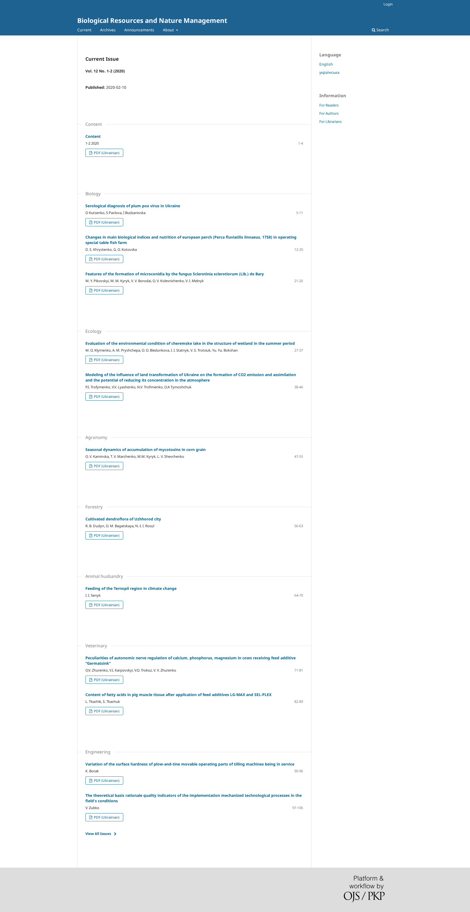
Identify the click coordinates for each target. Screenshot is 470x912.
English (326, 64)
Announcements (139, 29)
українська (329, 72)
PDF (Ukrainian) (106, 152)
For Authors (329, 113)
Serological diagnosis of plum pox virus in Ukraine (132, 205)
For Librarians (330, 121)
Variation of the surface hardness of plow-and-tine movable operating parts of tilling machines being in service (189, 764)
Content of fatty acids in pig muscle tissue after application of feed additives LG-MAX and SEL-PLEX (178, 694)
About (169, 29)
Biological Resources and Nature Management (152, 20)
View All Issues (98, 833)
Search (382, 29)
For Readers (329, 105)
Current (84, 29)
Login (388, 4)
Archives (108, 29)
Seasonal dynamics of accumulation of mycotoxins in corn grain (145, 449)
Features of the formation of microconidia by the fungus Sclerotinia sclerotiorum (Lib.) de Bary (174, 273)
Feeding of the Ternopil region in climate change (131, 588)
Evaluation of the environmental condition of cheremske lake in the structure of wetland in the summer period (190, 343)
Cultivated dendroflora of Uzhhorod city (123, 518)
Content (93, 136)
